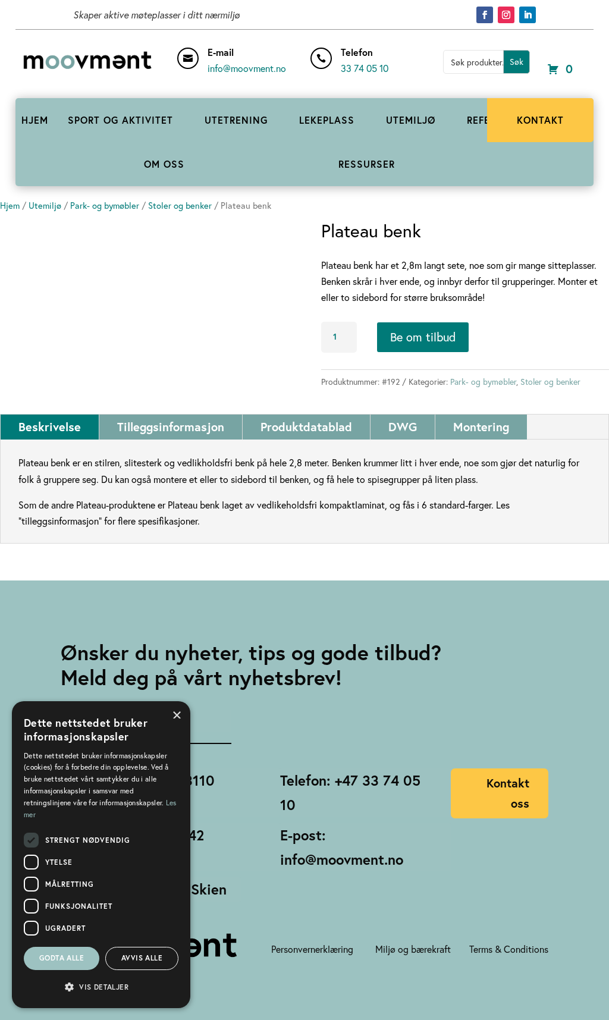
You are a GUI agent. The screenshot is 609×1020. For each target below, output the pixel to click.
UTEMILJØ (411, 120)
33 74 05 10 (364, 68)
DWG (402, 427)
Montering (481, 427)
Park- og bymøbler (104, 205)
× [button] (176, 714)
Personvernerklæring (312, 949)
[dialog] (101, 854)
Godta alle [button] (61, 957)
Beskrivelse (49, 427)
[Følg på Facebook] (484, 15)
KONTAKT (540, 120)
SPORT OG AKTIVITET (120, 120)
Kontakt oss (507, 793)
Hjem (10, 205)
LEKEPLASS (326, 120)
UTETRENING (236, 120)
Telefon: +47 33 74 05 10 (350, 792)
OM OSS (164, 164)
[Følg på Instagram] (506, 15)
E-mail (221, 52)
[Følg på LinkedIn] (527, 15)
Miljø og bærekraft (413, 949)
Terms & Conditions (508, 949)
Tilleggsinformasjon (170, 427)
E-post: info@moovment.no (341, 847)
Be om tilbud (423, 337)
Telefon (357, 52)
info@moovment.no (247, 68)
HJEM (34, 120)
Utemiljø (45, 205)
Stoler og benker (180, 205)
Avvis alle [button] (141, 957)
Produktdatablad (306, 427)
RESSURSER (366, 164)
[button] (101, 987)
